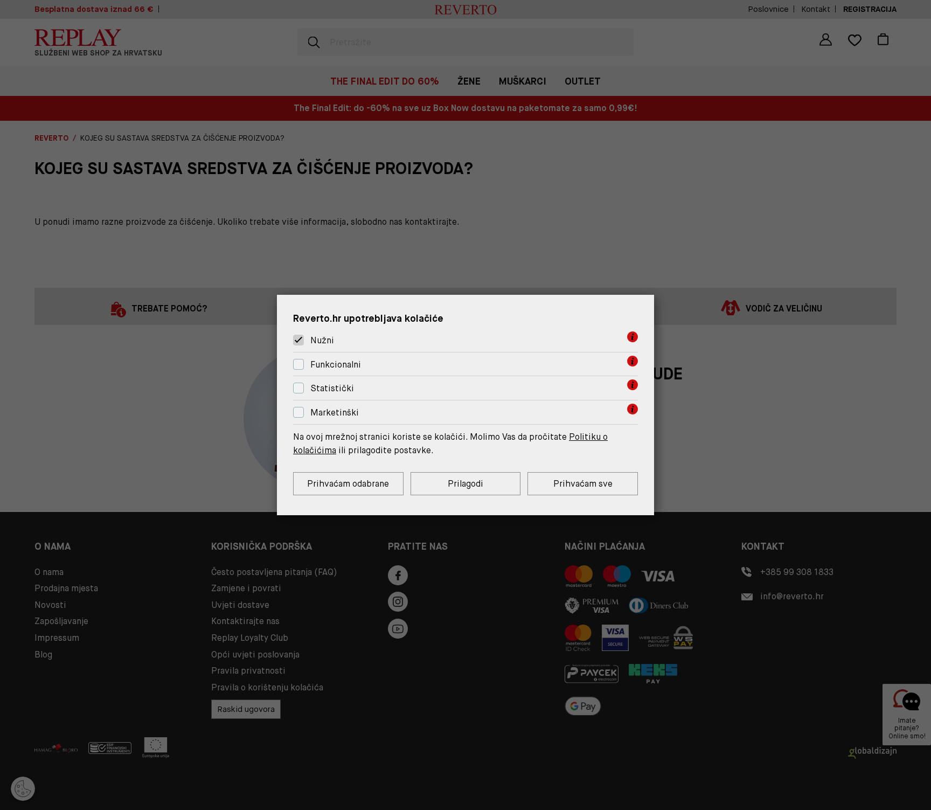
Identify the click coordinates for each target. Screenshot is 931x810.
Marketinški (334, 412)
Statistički (332, 388)
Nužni (322, 340)
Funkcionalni (335, 364)
